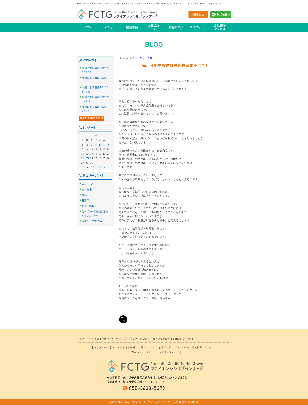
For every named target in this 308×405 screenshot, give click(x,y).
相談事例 (132, 27)
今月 (95, 167)
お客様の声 (175, 27)
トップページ (101, 347)
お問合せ (198, 14)
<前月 (89, 167)
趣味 (84, 195)
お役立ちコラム (154, 27)
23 (87, 158)
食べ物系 (87, 189)
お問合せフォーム (169, 352)
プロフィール (198, 27)
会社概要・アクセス (203, 347)
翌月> (102, 167)
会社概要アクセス (220, 27)
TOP (88, 27)
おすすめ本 (88, 206)
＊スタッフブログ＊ (92, 221)
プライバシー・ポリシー (142, 352)
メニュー (110, 27)
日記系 (85, 200)
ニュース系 (146, 58)
